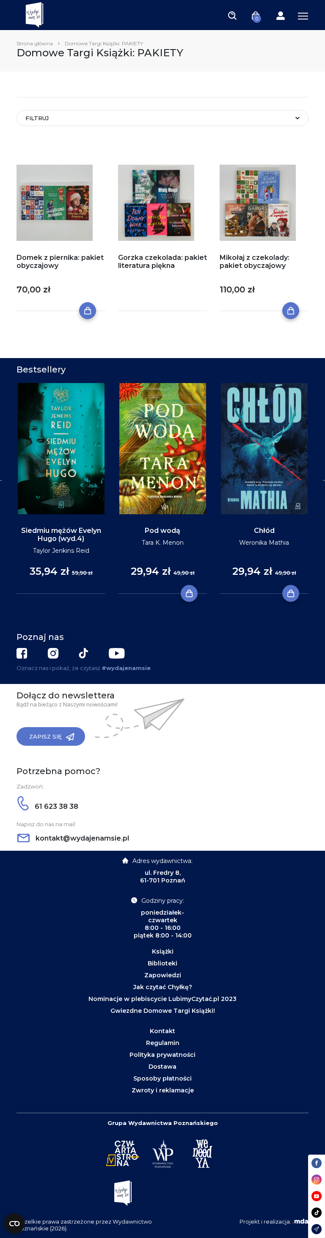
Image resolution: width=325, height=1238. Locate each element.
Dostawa (162, 1066)
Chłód (264, 531)
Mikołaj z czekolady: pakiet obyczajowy (254, 262)
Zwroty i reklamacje (163, 1090)
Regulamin (162, 1043)
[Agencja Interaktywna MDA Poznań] (300, 1221)
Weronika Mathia (264, 542)
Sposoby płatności (162, 1078)
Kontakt (162, 1031)
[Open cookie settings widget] (14, 1223)
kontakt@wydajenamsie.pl (81, 838)
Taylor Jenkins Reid (61, 550)
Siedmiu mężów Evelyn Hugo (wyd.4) (61, 535)
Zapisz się (45, 736)
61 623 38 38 (55, 806)
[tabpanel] (61, 488)
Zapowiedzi (162, 975)
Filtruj (37, 118)
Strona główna (35, 43)
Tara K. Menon (163, 542)
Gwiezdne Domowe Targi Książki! (162, 1011)
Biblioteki (162, 963)
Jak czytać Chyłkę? (162, 987)
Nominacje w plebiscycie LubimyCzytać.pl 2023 (162, 999)
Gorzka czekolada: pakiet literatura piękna (162, 262)
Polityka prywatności (162, 1055)
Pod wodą (162, 531)
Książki (163, 951)
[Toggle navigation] (232, 15)
